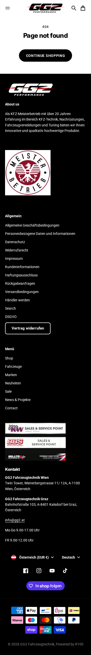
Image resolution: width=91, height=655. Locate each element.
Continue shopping (45, 56)
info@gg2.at (15, 520)
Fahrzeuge (13, 367)
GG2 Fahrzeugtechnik (37, 644)
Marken (11, 375)
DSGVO (11, 317)
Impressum (14, 259)
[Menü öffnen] (7, 8)
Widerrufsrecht (16, 250)
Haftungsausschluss (21, 275)
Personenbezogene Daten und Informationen (40, 234)
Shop (9, 358)
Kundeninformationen (22, 267)
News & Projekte (18, 400)
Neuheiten (13, 383)
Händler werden (17, 300)
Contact (11, 408)
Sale (8, 391)
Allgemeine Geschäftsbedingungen (32, 225)
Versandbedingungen (22, 292)
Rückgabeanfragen (20, 283)
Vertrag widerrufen (28, 328)
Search (10, 308)
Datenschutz (15, 242)
